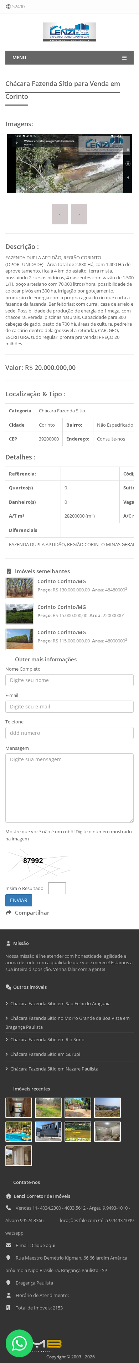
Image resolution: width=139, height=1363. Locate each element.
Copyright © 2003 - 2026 (69, 1357)
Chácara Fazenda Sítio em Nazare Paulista (54, 1069)
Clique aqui (43, 1245)
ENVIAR (18, 900)
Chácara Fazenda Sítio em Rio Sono (47, 1039)
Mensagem (17, 748)
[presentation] (60, 214)
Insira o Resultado (24, 888)
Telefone (14, 721)
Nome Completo (23, 669)
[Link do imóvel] (20, 1109)
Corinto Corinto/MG (61, 581)
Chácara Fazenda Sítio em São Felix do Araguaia (60, 1003)
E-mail (11, 695)
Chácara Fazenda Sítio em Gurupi (45, 1054)
